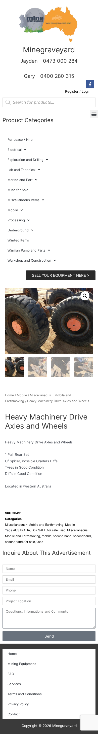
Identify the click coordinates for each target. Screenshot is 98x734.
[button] (94, 114)
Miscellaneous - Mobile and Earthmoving (34, 525)
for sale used (56, 530)
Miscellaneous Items (23, 200)
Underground (18, 230)
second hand (62, 536)
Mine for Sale (18, 190)
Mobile (13, 210)
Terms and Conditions (25, 694)
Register (71, 91)
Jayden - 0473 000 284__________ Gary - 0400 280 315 (49, 68)
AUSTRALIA (21, 530)
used (39, 542)
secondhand (82, 536)
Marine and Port (20, 180)
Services (14, 684)
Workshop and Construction (29, 260)
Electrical (15, 150)
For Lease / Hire (20, 139)
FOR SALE (38, 530)
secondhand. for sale (20, 542)
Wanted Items (18, 240)
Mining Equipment (22, 664)
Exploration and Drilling (25, 160)
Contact (14, 714)
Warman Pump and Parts (26, 250)
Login (86, 91)
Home (9, 395)
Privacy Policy (18, 704)
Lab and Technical (21, 170)
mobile (47, 536)
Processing (16, 220)
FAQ (11, 674)
